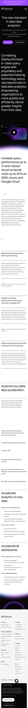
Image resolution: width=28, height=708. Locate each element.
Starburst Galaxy (5, 624)
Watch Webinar (20, 42)
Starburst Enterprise (6, 627)
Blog (2, 655)
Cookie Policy (18, 692)
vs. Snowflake (18, 624)
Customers (17, 650)
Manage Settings (8, 705)
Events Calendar (5, 664)
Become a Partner (19, 638)
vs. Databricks (18, 627)
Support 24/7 (18, 673)
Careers (17, 648)
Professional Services (20, 657)
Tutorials (17, 671)
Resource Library (5, 652)
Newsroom (17, 652)
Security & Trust (19, 655)
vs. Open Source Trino (20, 629)
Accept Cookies (8, 700)
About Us (17, 646)
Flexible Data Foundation (7, 634)
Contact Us (17, 659)
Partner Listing (18, 636)
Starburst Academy (6, 657)
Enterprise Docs (19, 668)
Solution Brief (7, 42)
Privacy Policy (12, 695)
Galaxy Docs (18, 666)
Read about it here (16, 4)
